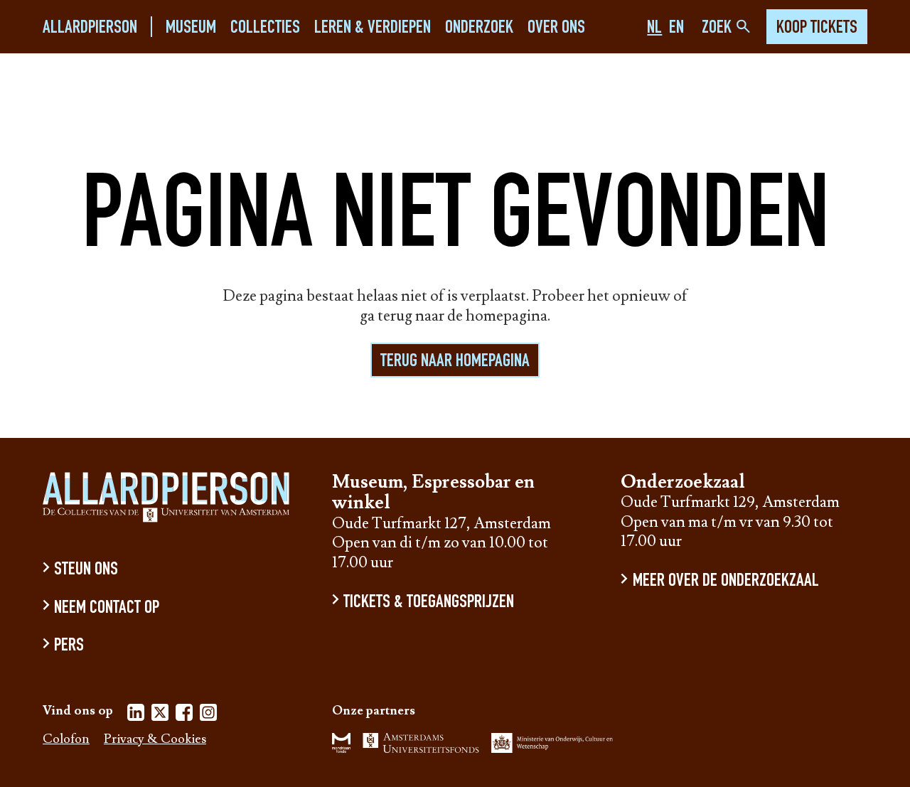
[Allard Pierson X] (159, 715)
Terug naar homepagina (455, 362)
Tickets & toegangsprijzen (428, 602)
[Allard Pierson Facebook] (184, 715)
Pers (69, 646)
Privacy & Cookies (155, 739)
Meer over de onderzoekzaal (725, 582)
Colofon (66, 739)
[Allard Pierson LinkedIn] (135, 715)
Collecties (265, 28)
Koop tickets (816, 28)
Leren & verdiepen (372, 28)
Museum (191, 28)
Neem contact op (106, 608)
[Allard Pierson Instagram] (208, 715)
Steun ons (86, 570)
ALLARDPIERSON (90, 28)
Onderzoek (479, 28)
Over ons (556, 28)
